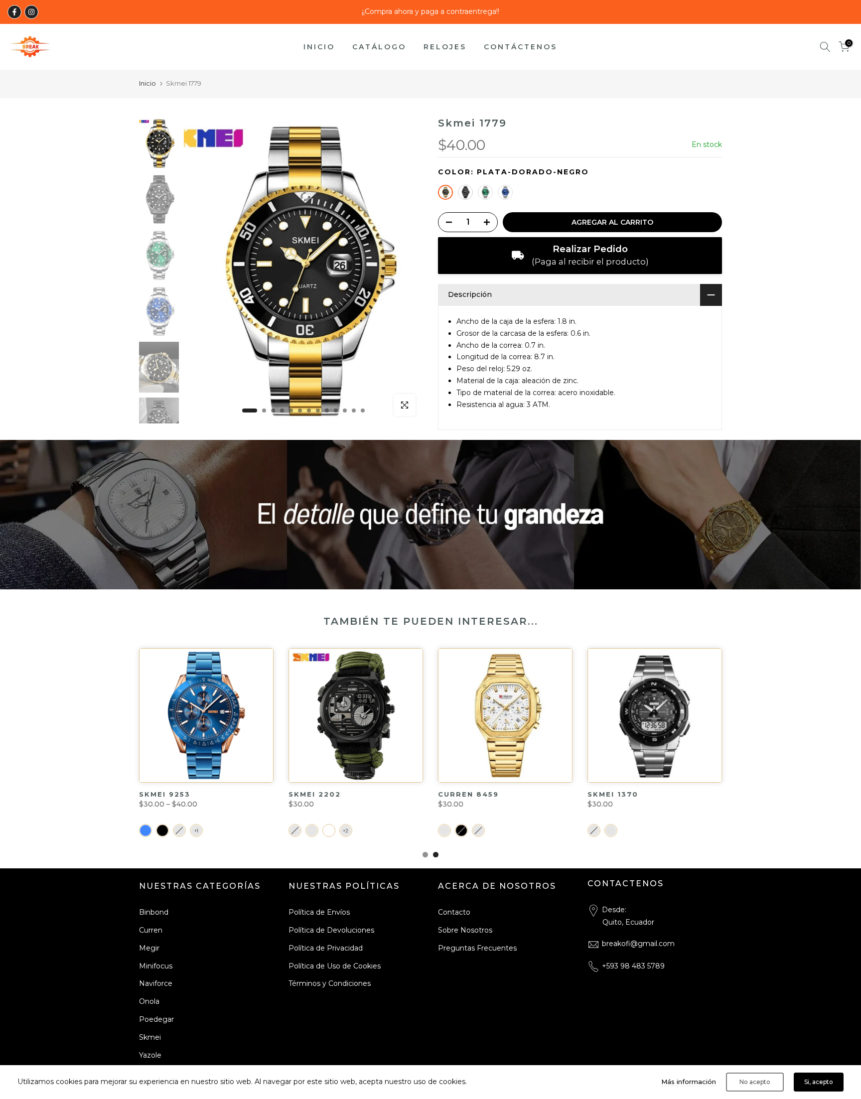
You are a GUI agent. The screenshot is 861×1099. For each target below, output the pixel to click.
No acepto (754, 1082)
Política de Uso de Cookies (334, 966)
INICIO (319, 46)
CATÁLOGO (379, 46)
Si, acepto (818, 1082)
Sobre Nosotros (465, 930)
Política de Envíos (319, 912)
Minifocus (155, 966)
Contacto (454, 912)
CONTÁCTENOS (520, 46)
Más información (688, 1082)
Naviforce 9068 (629, 794)
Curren (150, 930)
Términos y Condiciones (329, 983)
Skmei (150, 1037)
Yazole (150, 1055)
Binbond (153, 912)
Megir (149, 948)
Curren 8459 (173, 794)
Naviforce (155, 983)
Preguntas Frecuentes (477, 948)
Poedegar (156, 1019)
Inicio (147, 83)
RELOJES (445, 46)
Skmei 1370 (317, 794)
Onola (149, 1001)
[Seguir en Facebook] (14, 12)
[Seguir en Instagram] (31, 12)
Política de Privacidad (325, 948)
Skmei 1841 (466, 794)
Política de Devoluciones (331, 930)
